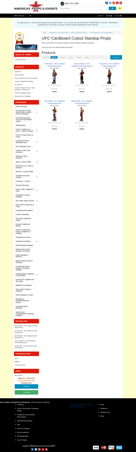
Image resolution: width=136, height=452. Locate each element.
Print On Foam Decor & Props (24, 136)
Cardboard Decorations (24, 210)
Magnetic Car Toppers (24, 285)
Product (63, 57)
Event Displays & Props (24, 295)
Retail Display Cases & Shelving (24, 261)
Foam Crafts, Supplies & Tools (25, 190)
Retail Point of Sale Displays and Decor (23, 250)
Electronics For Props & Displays (24, 166)
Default (79, 57)
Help (30, 16)
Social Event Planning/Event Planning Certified (25, 313)
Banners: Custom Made (24, 171)
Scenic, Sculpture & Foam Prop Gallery (26, 78)
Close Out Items (19, 75)
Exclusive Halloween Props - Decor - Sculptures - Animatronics (25, 88)
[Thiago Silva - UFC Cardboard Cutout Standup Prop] (109, 76)
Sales (87, 57)
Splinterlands (20, 125)
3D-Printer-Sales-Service (25, 201)
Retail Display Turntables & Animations (25, 274)
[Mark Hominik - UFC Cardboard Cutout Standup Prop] (82, 114)
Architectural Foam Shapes (23, 176)
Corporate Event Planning (22, 307)
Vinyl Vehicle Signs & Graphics (23, 290)
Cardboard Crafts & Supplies (23, 196)
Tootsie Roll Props (22, 185)
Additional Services (19, 16)
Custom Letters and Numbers (23, 151)
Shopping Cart (105, 412)
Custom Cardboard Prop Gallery (24, 81)
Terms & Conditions (23, 428)
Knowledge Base (22, 436)
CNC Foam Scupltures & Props (25, 205)
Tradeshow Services (23, 237)
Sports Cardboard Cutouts (79, 32)
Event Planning (21, 106)
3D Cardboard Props (23, 146)
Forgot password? (20, 365)
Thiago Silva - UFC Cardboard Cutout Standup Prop (26, 346)
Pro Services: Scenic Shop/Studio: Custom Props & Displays (23, 112)
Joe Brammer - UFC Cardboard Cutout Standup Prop (26, 331)
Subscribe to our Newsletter (23, 96)
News (102, 404)
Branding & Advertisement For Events (22, 300)
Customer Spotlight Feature (23, 93)
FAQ (18, 424)
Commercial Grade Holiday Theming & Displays (23, 268)
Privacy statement (23, 432)
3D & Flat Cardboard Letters (23, 219)
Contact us (20, 404)
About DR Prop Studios (24, 421)
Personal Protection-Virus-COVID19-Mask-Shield (24, 119)
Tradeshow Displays (23, 241)
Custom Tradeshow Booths (23, 225)
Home (44, 32)
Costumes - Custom (23, 181)
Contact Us (18, 71)
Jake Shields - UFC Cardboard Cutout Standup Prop (26, 336)
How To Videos (22, 440)
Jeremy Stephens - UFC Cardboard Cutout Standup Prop (25, 341)
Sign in (100, 16)
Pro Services (18, 84)
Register (108, 16)
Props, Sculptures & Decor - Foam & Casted (24, 130)
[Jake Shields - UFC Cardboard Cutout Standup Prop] (54, 114)
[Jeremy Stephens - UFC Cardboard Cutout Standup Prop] (81, 76)
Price (70, 57)
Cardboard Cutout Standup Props (59, 32)
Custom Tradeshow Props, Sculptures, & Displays (23, 231)
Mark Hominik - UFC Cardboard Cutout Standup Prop (26, 326)
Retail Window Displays (24, 245)
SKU (54, 57)
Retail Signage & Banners (22, 256)
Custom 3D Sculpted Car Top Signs (25, 280)
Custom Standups (22, 214)
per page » (116, 57)
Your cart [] (118, 16)
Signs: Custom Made (23, 162)
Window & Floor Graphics (21, 157)
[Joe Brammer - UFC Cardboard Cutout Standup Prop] (54, 76)
